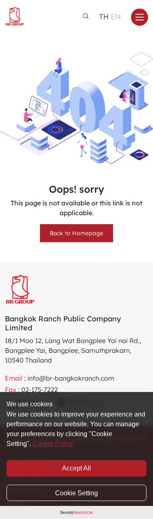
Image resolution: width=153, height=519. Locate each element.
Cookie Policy (53, 443)
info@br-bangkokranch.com (70, 378)
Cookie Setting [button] (76, 493)
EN (116, 16)
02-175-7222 (39, 389)
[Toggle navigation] (139, 17)
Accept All (76, 468)
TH (104, 16)
